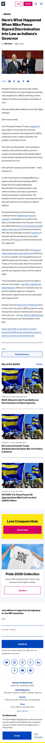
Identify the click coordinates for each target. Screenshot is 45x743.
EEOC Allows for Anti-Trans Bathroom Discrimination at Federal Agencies (20, 401)
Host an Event (22, 711)
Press (22, 704)
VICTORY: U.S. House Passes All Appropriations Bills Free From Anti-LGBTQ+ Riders (19, 497)
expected (34, 126)
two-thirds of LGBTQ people (31, 315)
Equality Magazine (22, 690)
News (7, 14)
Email (8, 619)
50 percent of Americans (28, 305)
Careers (22, 697)
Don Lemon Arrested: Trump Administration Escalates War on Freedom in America (22, 448)
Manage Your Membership (22, 683)
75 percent (35, 233)
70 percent (18, 239)
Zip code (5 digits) (13, 630)
